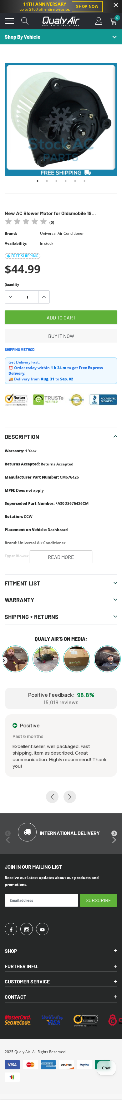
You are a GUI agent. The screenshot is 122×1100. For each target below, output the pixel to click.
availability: (16, 243)
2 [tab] (47, 181)
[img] (26, 222)
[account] (99, 20)
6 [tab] (84, 181)
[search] (25, 21)
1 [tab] (37, 181)
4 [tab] (66, 181)
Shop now (87, 6)
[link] (11, 929)
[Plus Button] (43, 297)
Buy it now (61, 336)
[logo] (61, 21)
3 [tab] (56, 181)
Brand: (11, 233)
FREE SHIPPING (24, 256)
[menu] (9, 21)
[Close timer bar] (115, 5)
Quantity (12, 284)
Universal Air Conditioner (62, 233)
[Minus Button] (10, 297)
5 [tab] (75, 181)
